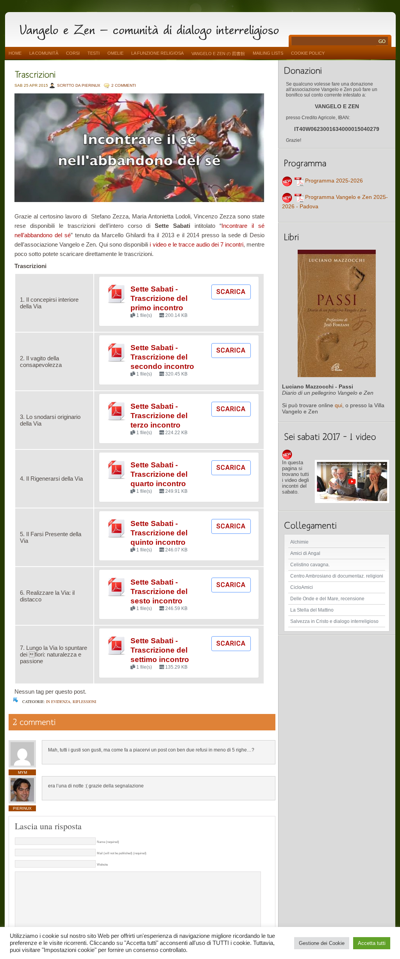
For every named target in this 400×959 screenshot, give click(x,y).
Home (15, 53)
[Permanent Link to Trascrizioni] (34, 73)
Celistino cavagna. (310, 564)
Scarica (231, 291)
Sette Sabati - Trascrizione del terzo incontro (159, 415)
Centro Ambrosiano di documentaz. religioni (336, 576)
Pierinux (22, 808)
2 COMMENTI (123, 85)
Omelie (115, 53)
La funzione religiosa (157, 53)
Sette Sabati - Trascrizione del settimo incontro (159, 650)
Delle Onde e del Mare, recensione (327, 598)
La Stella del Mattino (312, 610)
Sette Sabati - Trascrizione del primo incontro (159, 298)
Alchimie (299, 542)
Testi (94, 53)
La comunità (43, 53)
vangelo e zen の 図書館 (218, 53)
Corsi (73, 53)
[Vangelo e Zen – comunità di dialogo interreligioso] (152, 28)
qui (338, 405)
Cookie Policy (308, 53)
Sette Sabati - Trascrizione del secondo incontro (162, 357)
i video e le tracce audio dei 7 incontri (196, 244)
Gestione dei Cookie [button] (322, 943)
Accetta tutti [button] (372, 943)
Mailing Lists (268, 53)
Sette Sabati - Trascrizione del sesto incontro (159, 591)
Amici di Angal (305, 553)
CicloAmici (301, 587)
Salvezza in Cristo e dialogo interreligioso (334, 621)
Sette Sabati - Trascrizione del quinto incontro (159, 532)
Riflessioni (84, 701)
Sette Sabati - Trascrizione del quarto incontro (159, 474)
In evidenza (58, 701)
